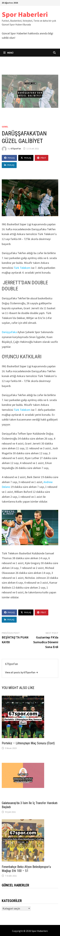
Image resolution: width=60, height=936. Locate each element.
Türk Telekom (21, 268)
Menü (10, 52)
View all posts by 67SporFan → (21, 672)
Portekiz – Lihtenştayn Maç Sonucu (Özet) (28, 743)
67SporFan (16, 148)
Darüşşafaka (9, 332)
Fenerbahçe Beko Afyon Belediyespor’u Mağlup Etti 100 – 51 (26, 869)
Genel (5, 126)
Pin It (43, 157)
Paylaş (11, 157)
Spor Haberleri (25, 14)
